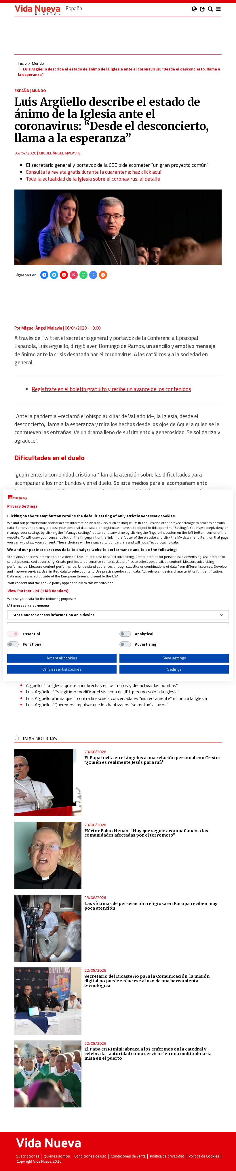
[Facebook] (44, 275)
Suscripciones (27, 1156)
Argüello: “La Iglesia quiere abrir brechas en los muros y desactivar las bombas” (102, 685)
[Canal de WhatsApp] (83, 275)
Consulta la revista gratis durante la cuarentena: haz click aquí (93, 172)
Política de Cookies (204, 1156)
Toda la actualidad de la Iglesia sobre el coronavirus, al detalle (93, 179)
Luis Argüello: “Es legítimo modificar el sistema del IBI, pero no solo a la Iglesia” (102, 691)
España (21, 90)
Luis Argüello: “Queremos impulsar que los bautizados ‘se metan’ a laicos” (97, 704)
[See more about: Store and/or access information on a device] (221, 615)
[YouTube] (64, 275)
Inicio (22, 63)
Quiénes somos (57, 1156)
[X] (54, 275)
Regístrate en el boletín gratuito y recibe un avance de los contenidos (111, 389)
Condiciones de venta (128, 1156)
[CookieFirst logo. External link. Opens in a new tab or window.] (17, 497)
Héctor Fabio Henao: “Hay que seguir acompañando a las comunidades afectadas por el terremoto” (146, 833)
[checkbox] (13, 634)
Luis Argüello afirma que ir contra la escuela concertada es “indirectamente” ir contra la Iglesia (116, 698)
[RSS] (103, 275)
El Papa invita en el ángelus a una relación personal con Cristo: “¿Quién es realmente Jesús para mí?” (152, 760)
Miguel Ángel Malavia (59, 153)
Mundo (38, 63)
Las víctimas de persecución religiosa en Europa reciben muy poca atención (151, 906)
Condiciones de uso (90, 1156)
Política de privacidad (167, 1156)
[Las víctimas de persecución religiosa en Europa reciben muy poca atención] (47, 928)
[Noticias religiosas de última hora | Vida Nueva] (37, 10)
